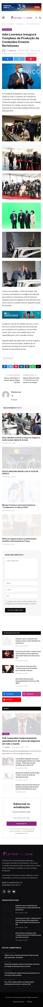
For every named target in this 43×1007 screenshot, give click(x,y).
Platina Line (12, 50)
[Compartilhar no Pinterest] (30, 59)
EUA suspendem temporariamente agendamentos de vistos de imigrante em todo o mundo (21, 741)
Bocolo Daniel (9, 979)
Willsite (29, 1001)
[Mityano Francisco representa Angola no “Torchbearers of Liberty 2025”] (21, 491)
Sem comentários (19, 53)
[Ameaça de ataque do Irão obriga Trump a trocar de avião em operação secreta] (8, 776)
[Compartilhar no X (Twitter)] (19, 59)
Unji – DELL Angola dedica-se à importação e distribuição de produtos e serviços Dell (19, 983)
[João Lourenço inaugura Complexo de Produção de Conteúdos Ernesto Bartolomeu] (21, 76)
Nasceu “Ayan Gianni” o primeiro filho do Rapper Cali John (12, 380)
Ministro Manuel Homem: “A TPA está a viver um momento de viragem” (31, 380)
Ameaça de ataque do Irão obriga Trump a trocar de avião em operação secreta (27, 775)
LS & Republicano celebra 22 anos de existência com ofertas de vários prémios (22, 974)
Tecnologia (7, 29)
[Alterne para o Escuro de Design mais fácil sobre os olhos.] (36, 18)
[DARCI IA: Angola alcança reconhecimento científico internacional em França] (21, 525)
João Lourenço (8, 358)
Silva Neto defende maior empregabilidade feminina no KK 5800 (27, 681)
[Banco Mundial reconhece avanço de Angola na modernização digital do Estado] (21, 424)
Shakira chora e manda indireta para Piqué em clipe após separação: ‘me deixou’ (21, 956)
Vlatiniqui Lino (9, 952)
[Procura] (40, 17)
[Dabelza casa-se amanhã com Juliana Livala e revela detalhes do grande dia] (8, 642)
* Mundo (6, 734)
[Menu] (3, 17)
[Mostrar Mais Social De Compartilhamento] (39, 59)
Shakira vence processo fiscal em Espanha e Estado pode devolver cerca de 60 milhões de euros (28, 787)
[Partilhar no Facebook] (7, 59)
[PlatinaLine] (21, 17)
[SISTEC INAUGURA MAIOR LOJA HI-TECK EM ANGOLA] (21, 458)
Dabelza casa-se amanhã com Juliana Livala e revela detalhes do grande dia (28, 641)
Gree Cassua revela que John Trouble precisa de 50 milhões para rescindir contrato (26, 668)
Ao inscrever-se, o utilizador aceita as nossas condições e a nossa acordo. (21, 831)
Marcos (6, 970)
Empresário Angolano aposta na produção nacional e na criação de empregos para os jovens (22, 965)
